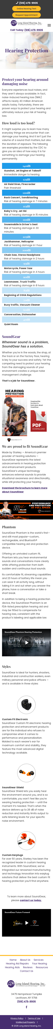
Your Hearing (39, 963)
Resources (42, 967)
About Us (25, 960)
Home (13, 960)
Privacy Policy (17, 1018)
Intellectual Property (25, 1022)
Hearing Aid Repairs (17, 963)
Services (38, 960)
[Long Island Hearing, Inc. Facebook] (26, 1007)
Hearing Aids (12, 967)
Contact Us (26, 971)
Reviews (27, 967)
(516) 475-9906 (28, 3)
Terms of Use (34, 1018)
